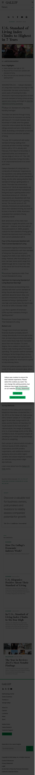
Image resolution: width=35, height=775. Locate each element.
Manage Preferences (17, 397)
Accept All (17, 393)
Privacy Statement (22, 389)
